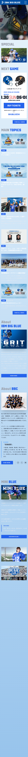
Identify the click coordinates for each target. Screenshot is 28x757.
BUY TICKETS (13, 105)
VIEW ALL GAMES (20, 122)
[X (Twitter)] (22, 462)
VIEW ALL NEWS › (19, 312)
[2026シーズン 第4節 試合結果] (14, 55)
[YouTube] (25, 462)
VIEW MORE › (14, 375)
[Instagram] (18, 462)
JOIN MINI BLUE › (14, 536)
